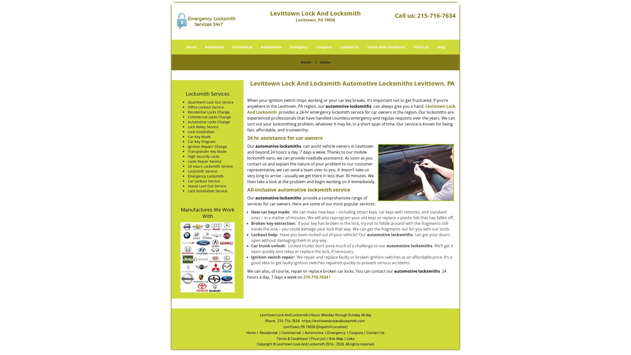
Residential (214, 47)
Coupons (324, 47)
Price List (421, 47)
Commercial (242, 47)
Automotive (271, 47)
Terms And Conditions (386, 47)
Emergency (299, 47)
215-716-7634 (436, 15)
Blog (441, 47)
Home (191, 47)
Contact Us (349, 47)
